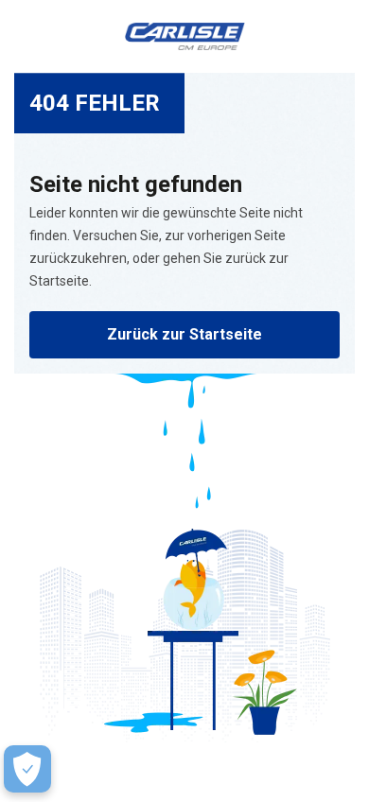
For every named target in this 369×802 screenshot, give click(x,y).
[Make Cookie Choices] (27, 769)
